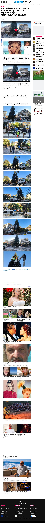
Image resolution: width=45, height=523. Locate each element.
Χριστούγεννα (17, 57)
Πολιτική (25, 4)
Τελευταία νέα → (38, 36)
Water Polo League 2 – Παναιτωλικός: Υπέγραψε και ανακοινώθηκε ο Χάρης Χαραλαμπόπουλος (39, 42)
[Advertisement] (20, 92)
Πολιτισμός (34, 4)
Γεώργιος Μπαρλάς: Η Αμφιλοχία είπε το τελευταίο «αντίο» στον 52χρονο (40, 62)
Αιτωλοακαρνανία (12, 4)
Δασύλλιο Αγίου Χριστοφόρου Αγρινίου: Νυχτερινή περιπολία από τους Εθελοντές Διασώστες (40, 65)
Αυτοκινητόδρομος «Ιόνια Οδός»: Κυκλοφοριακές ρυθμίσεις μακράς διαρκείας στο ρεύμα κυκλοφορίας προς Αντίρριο (40, 68)
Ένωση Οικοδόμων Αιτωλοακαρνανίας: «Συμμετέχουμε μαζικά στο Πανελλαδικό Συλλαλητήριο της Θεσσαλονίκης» (40, 51)
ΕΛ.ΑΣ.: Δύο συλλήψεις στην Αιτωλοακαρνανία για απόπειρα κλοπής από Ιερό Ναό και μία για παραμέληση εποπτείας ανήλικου (40, 39)
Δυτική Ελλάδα (18, 4)
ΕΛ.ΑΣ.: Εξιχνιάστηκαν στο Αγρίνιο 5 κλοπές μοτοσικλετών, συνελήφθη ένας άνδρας (40, 45)
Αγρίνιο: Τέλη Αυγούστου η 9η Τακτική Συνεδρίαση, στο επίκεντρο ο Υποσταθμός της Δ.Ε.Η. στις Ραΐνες (39, 59)
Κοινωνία (22, 4)
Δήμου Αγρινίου (10, 61)
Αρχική (6, 4)
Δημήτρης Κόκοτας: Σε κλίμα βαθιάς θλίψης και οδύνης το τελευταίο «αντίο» (39, 48)
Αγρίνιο (8, 4)
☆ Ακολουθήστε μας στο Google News (9, 282)
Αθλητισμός (29, 4)
